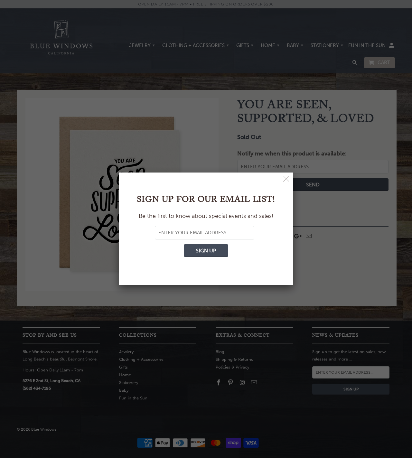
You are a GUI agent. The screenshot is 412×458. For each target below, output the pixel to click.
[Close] (286, 179)
